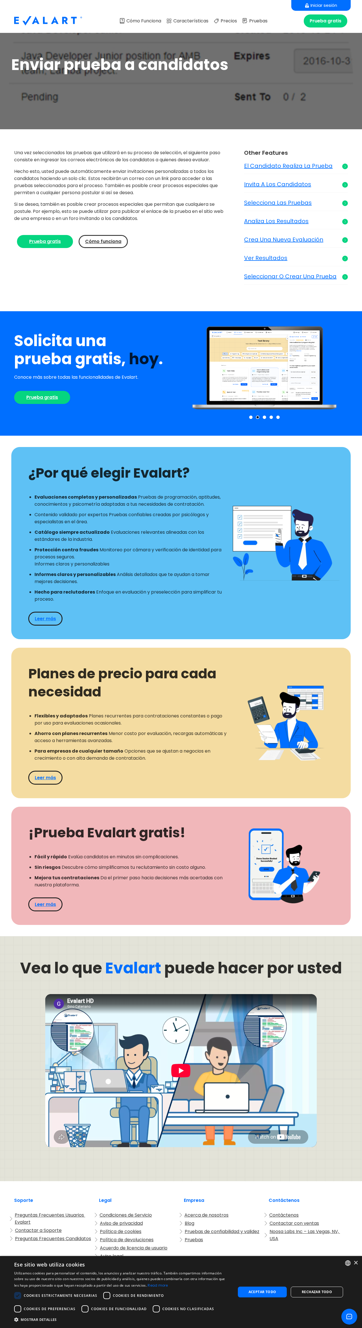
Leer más (45, 618)
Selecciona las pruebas (278, 202)
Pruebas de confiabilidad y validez (222, 1231)
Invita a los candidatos (277, 184)
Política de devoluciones (127, 1239)
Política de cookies (120, 1231)
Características (190, 21)
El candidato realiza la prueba (288, 166)
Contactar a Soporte (38, 1230)
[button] (251, 417)
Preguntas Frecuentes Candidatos (53, 1238)
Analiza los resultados (276, 221)
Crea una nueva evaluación (283, 239)
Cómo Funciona (143, 21)
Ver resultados (265, 258)
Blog (189, 1223)
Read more (158, 1285)
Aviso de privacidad (121, 1223)
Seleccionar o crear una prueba (290, 276)
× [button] (356, 1263)
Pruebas (258, 21)
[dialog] (181, 1292)
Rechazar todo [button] (317, 1291)
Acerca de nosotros (206, 1215)
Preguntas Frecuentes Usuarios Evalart (50, 1218)
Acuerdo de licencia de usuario (133, 1248)
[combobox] (348, 1263)
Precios (229, 21)
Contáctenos (284, 1215)
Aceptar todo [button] (262, 1291)
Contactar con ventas (294, 1223)
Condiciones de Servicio (126, 1215)
